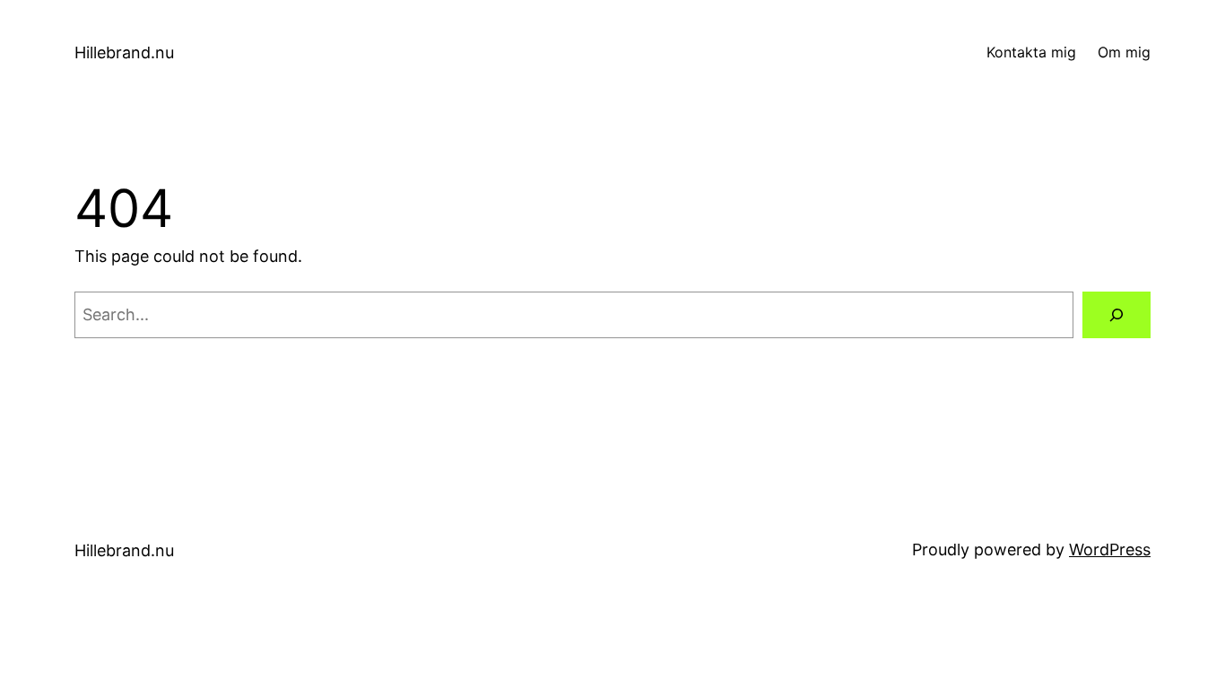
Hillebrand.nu (124, 52)
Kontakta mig (1031, 52)
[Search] (1116, 315)
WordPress (1110, 549)
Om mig (1124, 52)
